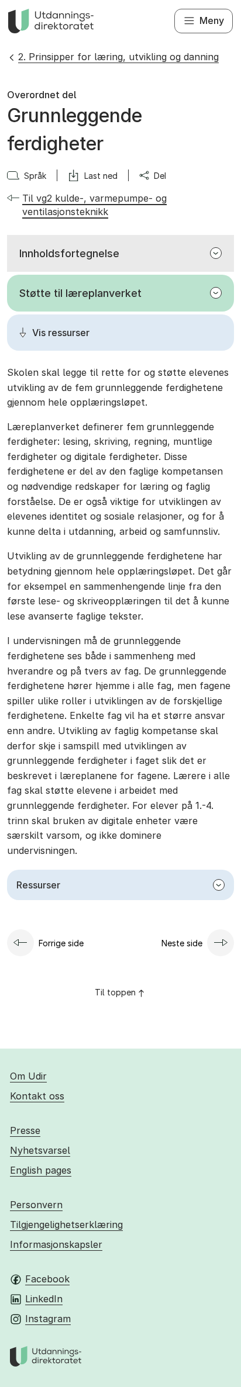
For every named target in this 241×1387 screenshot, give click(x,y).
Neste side (181, 943)
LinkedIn (44, 1299)
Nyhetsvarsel (40, 1150)
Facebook (47, 1279)
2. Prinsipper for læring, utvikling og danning (118, 57)
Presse (25, 1130)
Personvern (36, 1204)
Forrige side (61, 943)
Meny (211, 20)
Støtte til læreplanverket (80, 293)
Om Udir (28, 1076)
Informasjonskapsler (56, 1244)
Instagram (48, 1318)
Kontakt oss (37, 1096)
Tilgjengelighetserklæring (66, 1224)
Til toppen (115, 992)
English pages (40, 1170)
